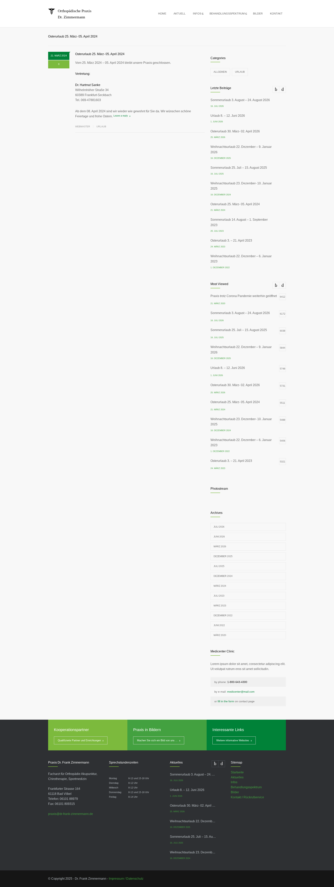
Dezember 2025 (223, 556)
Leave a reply (120, 115)
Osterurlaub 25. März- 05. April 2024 (99, 54)
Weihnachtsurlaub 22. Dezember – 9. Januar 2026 (193, 821)
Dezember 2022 (223, 615)
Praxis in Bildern (147, 730)
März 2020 (220, 635)
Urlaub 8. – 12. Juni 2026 (227, 115)
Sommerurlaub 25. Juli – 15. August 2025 (238, 167)
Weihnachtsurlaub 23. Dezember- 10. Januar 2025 (193, 852)
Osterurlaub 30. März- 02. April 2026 (235, 131)
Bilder (235, 792)
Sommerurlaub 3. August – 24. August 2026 (240, 100)
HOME (162, 13)
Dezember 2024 (223, 576)
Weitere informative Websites (232, 740)
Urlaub (101, 126)
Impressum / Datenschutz (126, 878)
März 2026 (220, 546)
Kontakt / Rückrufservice (247, 797)
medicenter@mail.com (241, 691)
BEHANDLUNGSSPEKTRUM (227, 13)
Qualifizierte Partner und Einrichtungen (79, 740)
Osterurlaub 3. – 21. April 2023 (231, 240)
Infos (234, 782)
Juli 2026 (219, 526)
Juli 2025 (219, 566)
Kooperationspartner (71, 730)
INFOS (197, 13)
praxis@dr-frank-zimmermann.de (70, 813)
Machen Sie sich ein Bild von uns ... (157, 740)
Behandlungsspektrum (246, 787)
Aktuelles (237, 777)
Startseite (237, 772)
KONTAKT (276, 13)
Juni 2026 (219, 536)
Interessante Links (228, 730)
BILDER (258, 13)
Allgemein (220, 72)
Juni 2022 (219, 625)
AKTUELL (180, 13)
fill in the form (226, 701)
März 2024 (220, 586)
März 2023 (220, 605)
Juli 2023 (219, 595)
